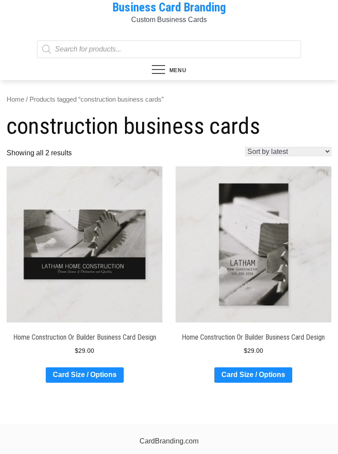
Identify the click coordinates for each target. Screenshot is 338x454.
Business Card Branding (169, 7)
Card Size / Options (85, 374)
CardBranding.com (169, 441)
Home (15, 99)
